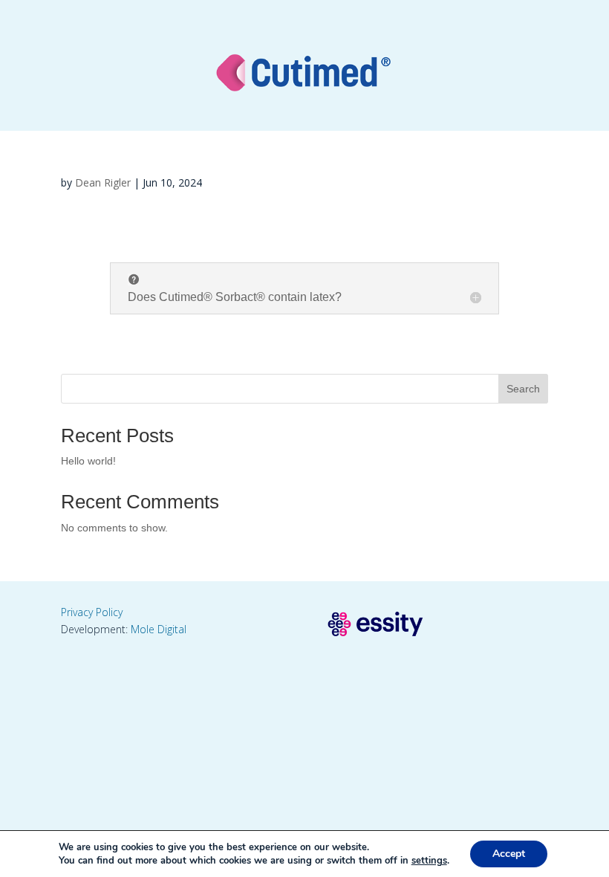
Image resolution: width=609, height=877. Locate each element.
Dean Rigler (103, 182)
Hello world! (88, 461)
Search (523, 389)
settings (429, 860)
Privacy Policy (92, 612)
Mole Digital (158, 629)
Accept (508, 854)
